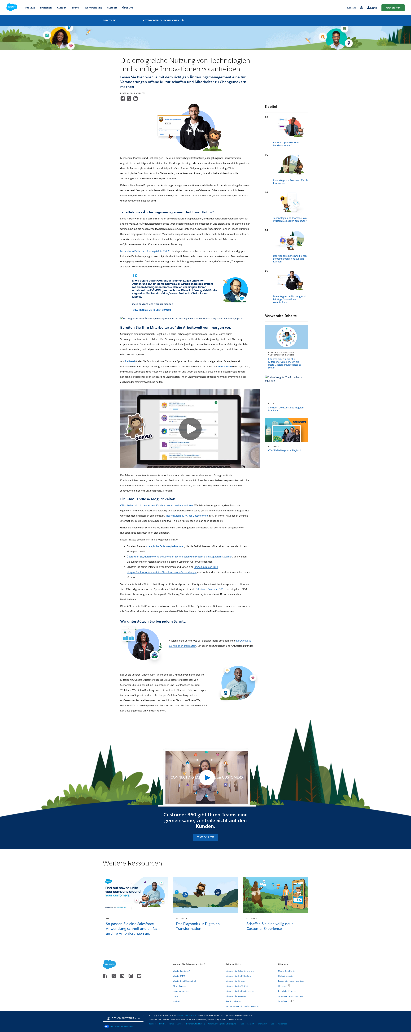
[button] (163, 20)
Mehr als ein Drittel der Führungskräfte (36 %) (145, 251)
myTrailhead (225, 366)
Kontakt (176, 1001)
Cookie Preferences (279, 1024)
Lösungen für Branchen (236, 981)
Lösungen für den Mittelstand (238, 976)
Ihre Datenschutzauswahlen (121, 1026)
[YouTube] (139, 975)
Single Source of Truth (206, 566)
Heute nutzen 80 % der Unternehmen (187, 515)
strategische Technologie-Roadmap (165, 546)
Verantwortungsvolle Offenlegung (222, 1024)
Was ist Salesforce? (181, 971)
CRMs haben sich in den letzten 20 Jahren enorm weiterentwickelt (156, 505)
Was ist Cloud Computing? (184, 981)
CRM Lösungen (179, 986)
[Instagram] (131, 975)
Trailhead (130, 361)
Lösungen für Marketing (236, 996)
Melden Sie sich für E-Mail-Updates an (242, 1006)
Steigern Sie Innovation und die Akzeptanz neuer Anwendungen (162, 572)
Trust (242, 1024)
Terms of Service (176, 1024)
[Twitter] (129, 98)
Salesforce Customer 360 (209, 589)
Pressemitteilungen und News (291, 981)
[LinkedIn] (135, 98)
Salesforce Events (233, 1001)
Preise (175, 996)
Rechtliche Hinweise (287, 991)
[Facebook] (122, 98)
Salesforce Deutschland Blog (290, 996)
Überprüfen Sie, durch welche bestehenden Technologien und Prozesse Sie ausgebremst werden (179, 556)
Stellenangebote (285, 976)
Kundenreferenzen (181, 991)
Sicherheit (282, 986)
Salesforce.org (284, 1001)
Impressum (262, 1024)
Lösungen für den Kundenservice (240, 991)
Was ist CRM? (179, 976)
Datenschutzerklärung (195, 1024)
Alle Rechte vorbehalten (187, 1015)
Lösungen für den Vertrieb (237, 986)
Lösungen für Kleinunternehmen (240, 971)
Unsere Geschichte (286, 971)
